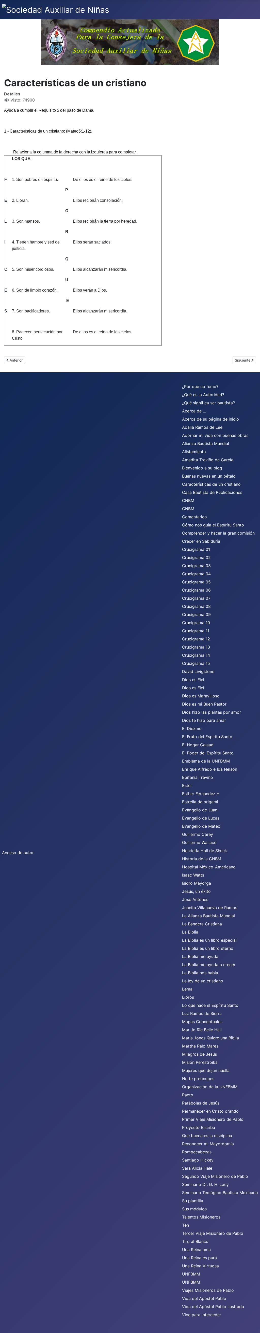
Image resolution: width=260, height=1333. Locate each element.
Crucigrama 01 (196, 549)
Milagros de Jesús (199, 1054)
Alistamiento (194, 451)
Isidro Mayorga (196, 883)
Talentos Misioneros (201, 1217)
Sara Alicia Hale (197, 1168)
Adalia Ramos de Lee (202, 427)
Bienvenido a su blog (202, 467)
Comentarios (194, 516)
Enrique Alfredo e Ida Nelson (209, 769)
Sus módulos (194, 1208)
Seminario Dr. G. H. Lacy (205, 1184)
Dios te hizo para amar (204, 720)
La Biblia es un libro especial (209, 940)
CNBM (188, 500)
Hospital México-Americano (209, 866)
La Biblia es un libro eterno (207, 948)
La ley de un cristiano (202, 980)
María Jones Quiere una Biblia (210, 1037)
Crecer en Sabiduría (201, 541)
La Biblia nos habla (200, 972)
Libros (188, 997)
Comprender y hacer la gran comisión (218, 533)
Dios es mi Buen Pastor (204, 704)
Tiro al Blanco (195, 1241)
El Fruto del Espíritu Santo (207, 736)
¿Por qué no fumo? (200, 386)
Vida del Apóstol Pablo (204, 1298)
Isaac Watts (193, 875)
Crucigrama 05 (196, 581)
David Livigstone (198, 671)
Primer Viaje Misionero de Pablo (212, 1119)
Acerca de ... (194, 410)
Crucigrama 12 (196, 638)
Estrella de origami (200, 801)
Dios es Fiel (193, 679)
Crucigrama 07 (196, 598)
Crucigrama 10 (196, 622)
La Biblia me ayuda (200, 956)
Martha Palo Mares (200, 1046)
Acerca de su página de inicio (210, 419)
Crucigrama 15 (196, 663)
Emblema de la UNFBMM (206, 761)
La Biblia (190, 932)
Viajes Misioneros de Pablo (208, 1290)
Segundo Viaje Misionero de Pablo (215, 1176)
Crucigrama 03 (196, 565)
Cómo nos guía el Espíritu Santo (213, 524)
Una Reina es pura (199, 1257)
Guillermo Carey (197, 834)
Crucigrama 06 (196, 590)
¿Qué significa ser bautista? (208, 402)
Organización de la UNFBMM (209, 1086)
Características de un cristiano (211, 484)
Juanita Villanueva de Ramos (209, 907)
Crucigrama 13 (196, 647)
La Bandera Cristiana (202, 923)
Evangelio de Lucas (200, 818)
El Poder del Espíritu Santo (208, 752)
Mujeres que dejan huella (206, 1070)
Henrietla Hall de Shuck (204, 850)
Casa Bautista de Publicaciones (212, 492)
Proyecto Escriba (198, 1127)
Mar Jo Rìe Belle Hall (202, 1029)
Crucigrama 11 (195, 630)
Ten (185, 1225)
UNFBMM (191, 1274)
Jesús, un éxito (196, 891)
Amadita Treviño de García (207, 459)
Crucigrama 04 (196, 573)
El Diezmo (192, 728)
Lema (187, 989)
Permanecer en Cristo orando (210, 1111)
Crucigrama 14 (196, 655)
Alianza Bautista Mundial (205, 443)
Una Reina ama (196, 1249)
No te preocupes (198, 1078)
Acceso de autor (18, 852)
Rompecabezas (197, 1151)
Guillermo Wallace (199, 842)
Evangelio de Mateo (201, 826)
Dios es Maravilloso (201, 695)
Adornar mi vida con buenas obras (215, 435)
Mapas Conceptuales (202, 1021)
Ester (187, 785)
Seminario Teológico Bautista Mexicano (220, 1192)
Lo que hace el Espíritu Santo (210, 1005)
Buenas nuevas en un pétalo (209, 476)
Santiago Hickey (198, 1160)
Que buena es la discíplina (207, 1135)
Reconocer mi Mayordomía (208, 1143)
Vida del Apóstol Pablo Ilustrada (213, 1306)
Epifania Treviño (197, 777)
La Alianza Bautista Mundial (208, 915)
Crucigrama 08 (196, 606)
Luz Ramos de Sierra (202, 1013)
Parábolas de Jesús (200, 1103)
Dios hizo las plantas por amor (211, 712)
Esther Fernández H (201, 793)
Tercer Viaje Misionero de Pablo (212, 1233)
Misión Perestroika (200, 1062)
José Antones (195, 899)
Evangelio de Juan (199, 809)
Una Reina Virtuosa (200, 1265)
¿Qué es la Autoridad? (203, 394)
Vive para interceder (201, 1314)
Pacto (187, 1094)
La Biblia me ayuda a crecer (208, 964)
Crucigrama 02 (196, 557)
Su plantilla (192, 1200)
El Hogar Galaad (198, 744)
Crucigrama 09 (196, 614)
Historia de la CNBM (201, 858)
